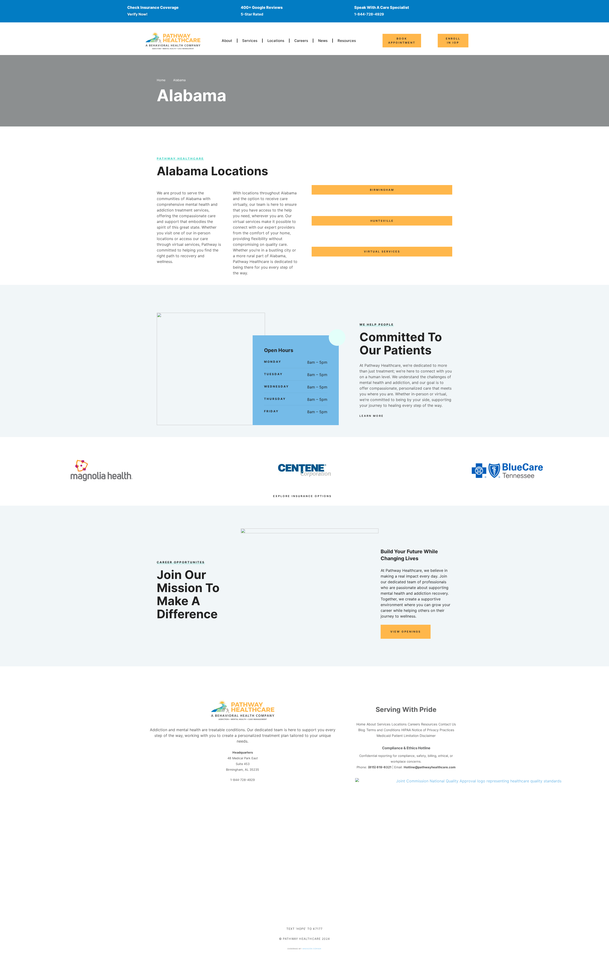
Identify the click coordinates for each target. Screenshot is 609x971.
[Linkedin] (251, 797)
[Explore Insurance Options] (334, 496)
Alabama (179, 80)
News (323, 40)
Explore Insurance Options (302, 496)
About (227, 40)
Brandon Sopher (312, 949)
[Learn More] (386, 416)
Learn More (371, 416)
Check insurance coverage (153, 7)
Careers (301, 40)
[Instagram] (243, 797)
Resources (347, 40)
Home (161, 80)
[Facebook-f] (234, 797)
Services (249, 40)
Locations (275, 40)
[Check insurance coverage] (118, 11)
